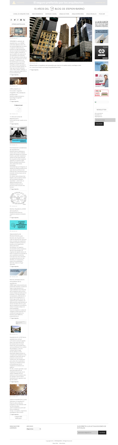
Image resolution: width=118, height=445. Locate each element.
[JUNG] (101, 52)
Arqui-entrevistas (78, 14)
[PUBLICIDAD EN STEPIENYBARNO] (101, 24)
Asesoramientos (37, 14)
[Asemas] (59, 2)
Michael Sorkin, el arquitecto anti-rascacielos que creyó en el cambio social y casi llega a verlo (55, 65)
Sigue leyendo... (35, 69)
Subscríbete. (62, 443)
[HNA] (101, 80)
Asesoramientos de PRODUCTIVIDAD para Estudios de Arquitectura (17, 236)
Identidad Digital (51, 14)
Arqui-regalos (91, 14)
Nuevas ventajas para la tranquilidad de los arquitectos (17, 281)
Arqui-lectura (64, 14)
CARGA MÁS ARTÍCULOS (18, 417)
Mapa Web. (55, 443)
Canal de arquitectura (21, 14)
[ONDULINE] (101, 93)
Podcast (102, 14)
